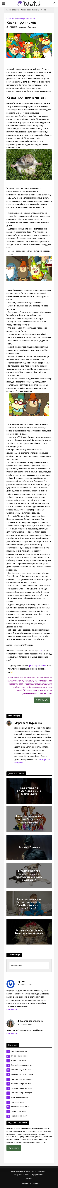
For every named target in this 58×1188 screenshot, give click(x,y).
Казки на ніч (26, 10)
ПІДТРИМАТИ (42, 700)
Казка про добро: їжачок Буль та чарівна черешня (29, 932)
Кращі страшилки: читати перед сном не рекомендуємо (29, 791)
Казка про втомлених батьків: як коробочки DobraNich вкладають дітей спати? (29, 903)
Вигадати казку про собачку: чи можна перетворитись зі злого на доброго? (29, 875)
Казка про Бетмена (29, 847)
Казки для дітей (12, 10)
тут (41, 651)
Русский (29, 1178)
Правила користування (29, 1183)
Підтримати (14, 1148)
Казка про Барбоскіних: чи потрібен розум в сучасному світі (29, 819)
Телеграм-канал (38, 666)
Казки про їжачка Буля (26, 19)
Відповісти (11, 1010)
